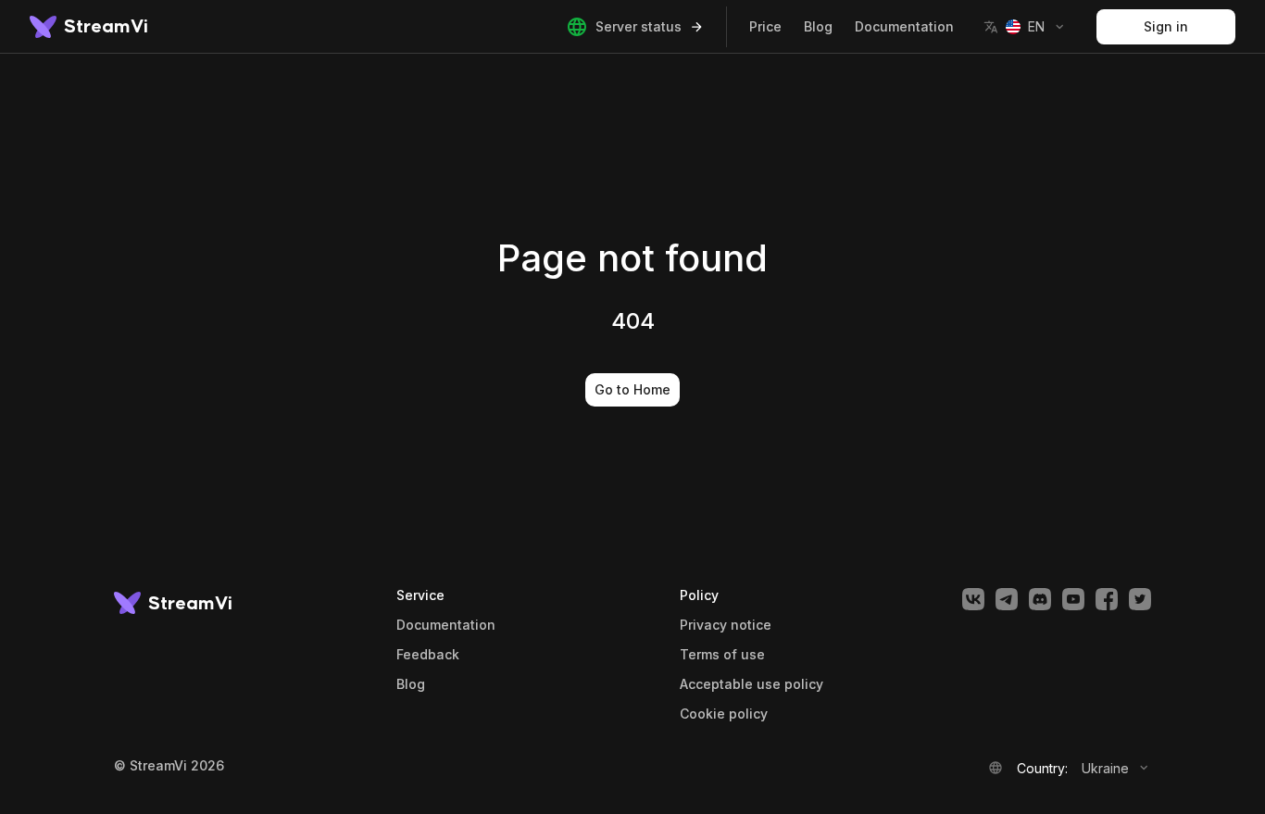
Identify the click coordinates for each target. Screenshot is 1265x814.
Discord (1040, 599)
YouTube (1073, 599)
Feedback (427, 654)
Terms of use (722, 654)
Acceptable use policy (751, 684)
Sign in (1166, 26)
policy (724, 714)
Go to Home (632, 389)
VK (973, 599)
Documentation (904, 26)
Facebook (1107, 599)
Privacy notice (725, 625)
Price (765, 26)
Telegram (1007, 599)
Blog (818, 26)
